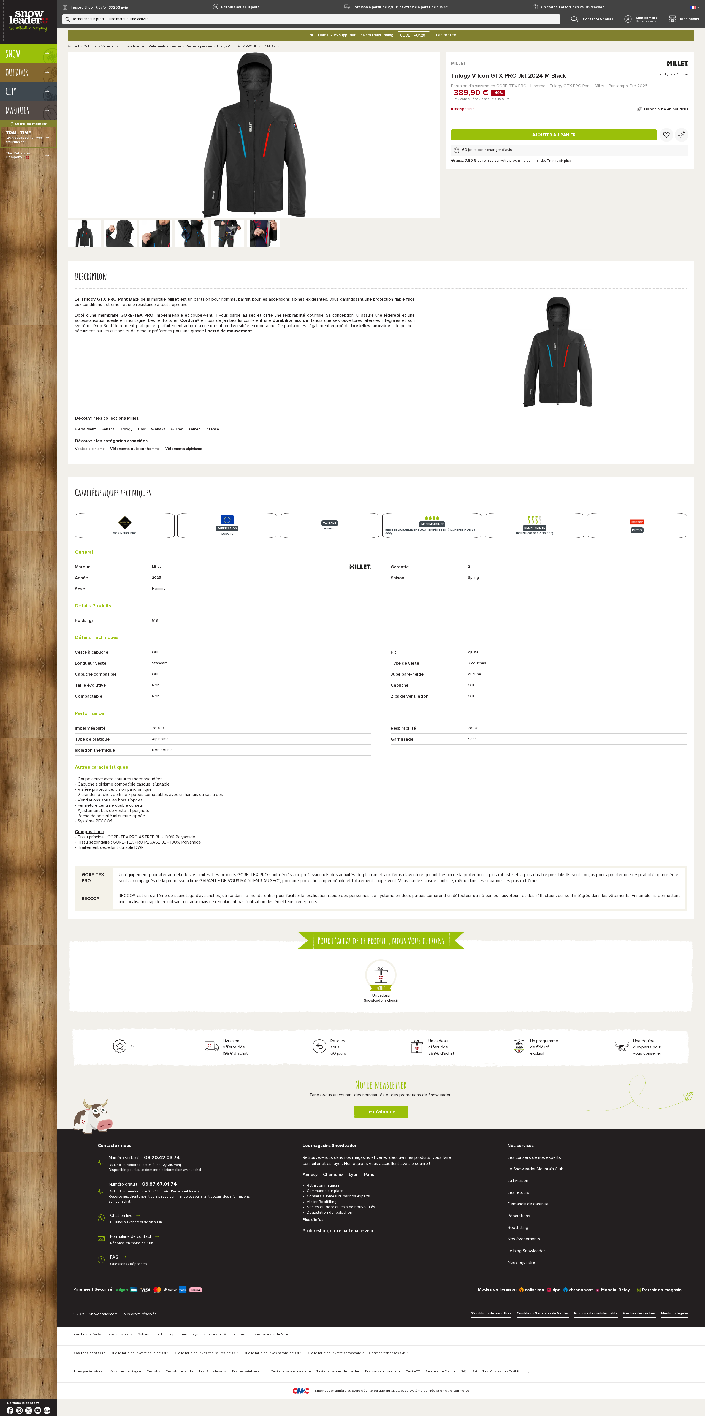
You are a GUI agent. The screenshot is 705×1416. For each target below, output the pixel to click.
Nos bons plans (120, 1334)
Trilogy (126, 429)
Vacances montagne (125, 1371)
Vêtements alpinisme (165, 46)
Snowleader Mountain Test (225, 1334)
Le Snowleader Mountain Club (535, 1169)
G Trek (177, 429)
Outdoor (90, 46)
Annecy (310, 1174)
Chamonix (333, 1174)
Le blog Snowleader (526, 1251)
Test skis (153, 1371)
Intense (212, 429)
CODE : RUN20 (412, 35)
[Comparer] (681, 135)
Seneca (108, 429)
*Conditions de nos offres (491, 1313)
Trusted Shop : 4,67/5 (88, 7)
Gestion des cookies (639, 1313)
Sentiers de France (440, 1371)
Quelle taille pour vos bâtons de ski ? (272, 1353)
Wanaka (158, 429)
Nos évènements (524, 1239)
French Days (188, 1334)
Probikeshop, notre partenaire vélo (338, 1231)
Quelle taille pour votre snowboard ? (335, 1353)
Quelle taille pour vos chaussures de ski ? (205, 1353)
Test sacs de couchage (383, 1371)
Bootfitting (518, 1227)
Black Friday (163, 1334)
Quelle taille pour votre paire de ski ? (139, 1353)
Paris (369, 1174)
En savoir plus (559, 161)
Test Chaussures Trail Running (505, 1371)
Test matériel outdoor (249, 1371)
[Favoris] (666, 135)
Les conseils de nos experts (534, 1157)
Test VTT (413, 1371)
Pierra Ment (85, 429)
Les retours (518, 1192)
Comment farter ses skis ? (388, 1353)
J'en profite (445, 35)
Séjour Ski (469, 1371)
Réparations (519, 1216)
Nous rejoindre (521, 1262)
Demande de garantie (528, 1204)
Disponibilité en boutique (666, 109)
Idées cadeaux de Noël (270, 1334)
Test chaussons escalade (291, 1371)
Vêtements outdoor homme (122, 46)
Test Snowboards (212, 1371)
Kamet (194, 429)
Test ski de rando (179, 1371)
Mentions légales (674, 1313)
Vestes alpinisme (199, 46)
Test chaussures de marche (337, 1371)
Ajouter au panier (554, 135)
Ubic (142, 429)
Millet (458, 63)
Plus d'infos (313, 1220)
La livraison (518, 1180)
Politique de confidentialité (596, 1313)
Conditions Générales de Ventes (543, 1313)
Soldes (143, 1334)
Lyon (354, 1174)
